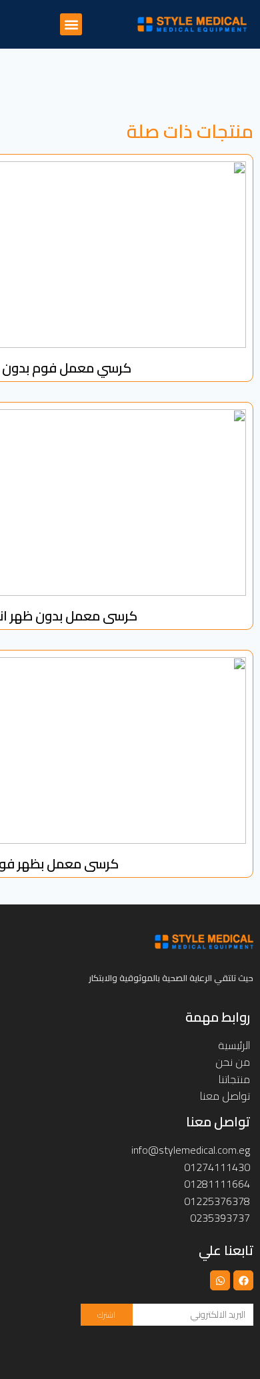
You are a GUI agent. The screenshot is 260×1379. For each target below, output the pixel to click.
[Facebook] (243, 1280)
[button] (71, 24)
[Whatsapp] (220, 1280)
